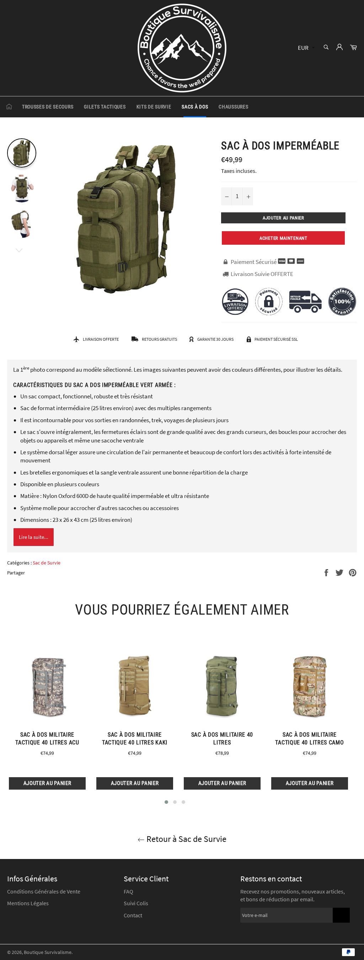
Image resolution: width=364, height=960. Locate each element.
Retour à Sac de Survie (185, 838)
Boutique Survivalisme (47, 952)
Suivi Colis (136, 903)
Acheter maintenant (283, 238)
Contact (133, 915)
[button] (166, 802)
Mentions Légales (28, 903)
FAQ (128, 891)
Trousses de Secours (47, 107)
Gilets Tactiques (104, 107)
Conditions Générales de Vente (43, 891)
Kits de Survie (153, 107)
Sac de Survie (46, 562)
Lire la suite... (33, 537)
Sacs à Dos (195, 107)
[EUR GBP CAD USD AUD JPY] (305, 48)
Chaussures (233, 107)
